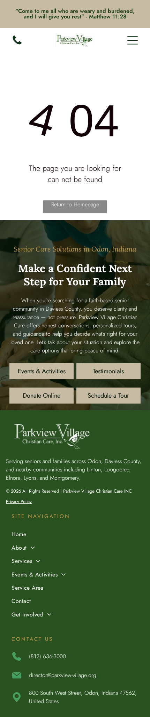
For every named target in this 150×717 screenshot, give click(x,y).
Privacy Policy (19, 501)
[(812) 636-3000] (17, 44)
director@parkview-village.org (62, 675)
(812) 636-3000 (47, 656)
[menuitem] (75, 535)
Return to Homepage (75, 204)
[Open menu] (132, 40)
